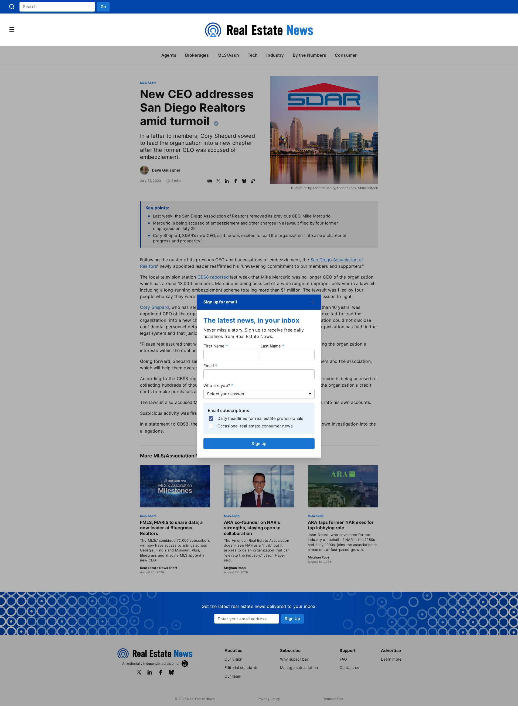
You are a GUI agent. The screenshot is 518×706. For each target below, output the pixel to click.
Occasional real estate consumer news (255, 426)
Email (208, 365)
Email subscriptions (228, 410)
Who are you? (216, 385)
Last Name (271, 346)
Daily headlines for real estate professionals (260, 418)
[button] (103, 7)
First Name (214, 346)
